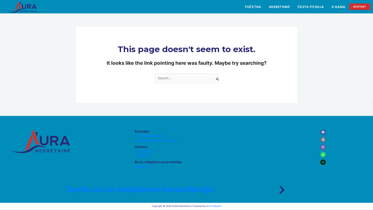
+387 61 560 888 (149, 136)
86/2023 (142, 166)
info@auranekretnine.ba (156, 140)
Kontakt (359, 6)
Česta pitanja (311, 7)
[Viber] (323, 147)
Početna (253, 7)
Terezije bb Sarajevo (144, 154)
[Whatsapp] (323, 154)
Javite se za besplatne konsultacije (140, 189)
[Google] (323, 139)
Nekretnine (279, 7)
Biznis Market (214, 206)
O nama (338, 7)
